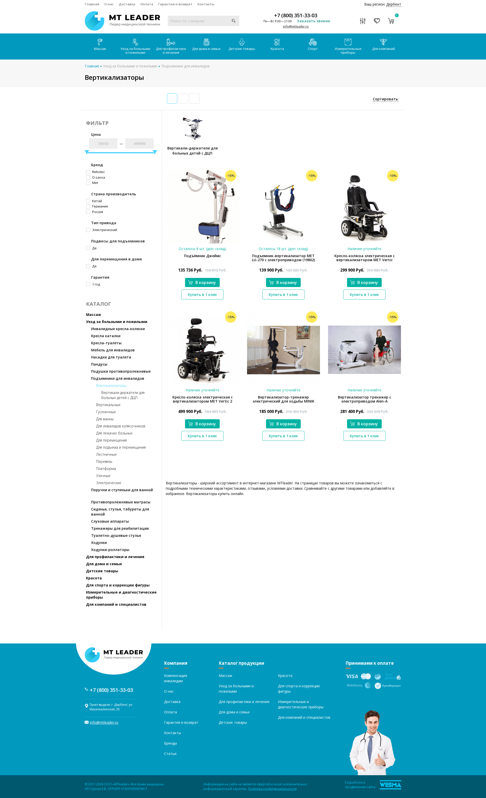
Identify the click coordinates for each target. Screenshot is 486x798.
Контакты (205, 4)
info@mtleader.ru (296, 26)
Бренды (170, 743)
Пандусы (99, 364)
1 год (95, 284)
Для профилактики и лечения (171, 50)
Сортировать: (386, 99)
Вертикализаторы (111, 385)
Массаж (100, 48)
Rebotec (98, 171)
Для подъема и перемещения (121, 447)
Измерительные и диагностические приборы (121, 595)
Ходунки (99, 542)
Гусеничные (106, 411)
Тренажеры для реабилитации (120, 528)
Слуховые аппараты (110, 521)
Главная (92, 4)
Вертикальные (108, 404)
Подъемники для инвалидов (185, 66)
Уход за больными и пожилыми (135, 50)
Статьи (170, 753)
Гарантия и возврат (175, 4)
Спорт (313, 48)
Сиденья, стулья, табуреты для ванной (120, 512)
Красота (277, 48)
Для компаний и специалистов (116, 604)
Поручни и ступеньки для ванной (122, 489)
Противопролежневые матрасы (120, 502)
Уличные (103, 475)
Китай (96, 201)
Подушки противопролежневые (121, 371)
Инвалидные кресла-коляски (118, 328)
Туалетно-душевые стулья (116, 535)
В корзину (205, 282)
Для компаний (383, 48)
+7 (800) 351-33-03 (295, 15)
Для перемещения (111, 440)
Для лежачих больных (114, 433)
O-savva (98, 177)
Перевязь (104, 461)
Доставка (127, 4)
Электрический (104, 229)
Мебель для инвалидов (113, 350)
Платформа (106, 468)
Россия (97, 212)
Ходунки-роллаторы (110, 549)
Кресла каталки (105, 335)
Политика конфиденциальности (272, 789)
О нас (109, 4)
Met (94, 182)
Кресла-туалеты (106, 342)
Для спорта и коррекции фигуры (118, 585)
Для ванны (105, 418)
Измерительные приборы (348, 50)
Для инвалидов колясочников (120, 426)
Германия (99, 206)
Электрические (108, 482)
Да (93, 248)
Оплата (146, 4)
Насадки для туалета (111, 357)
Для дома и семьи (206, 48)
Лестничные (106, 454)
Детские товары (242, 48)
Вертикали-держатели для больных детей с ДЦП (123, 395)
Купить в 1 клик (202, 294)
